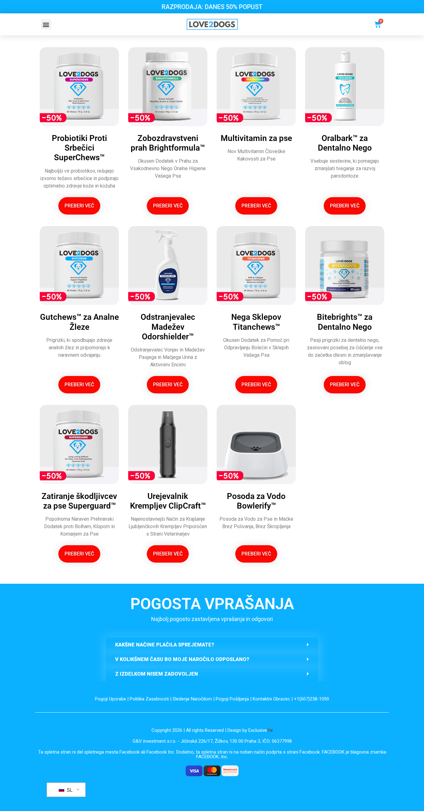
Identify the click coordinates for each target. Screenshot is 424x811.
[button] (46, 24)
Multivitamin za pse (256, 138)
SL (69, 790)
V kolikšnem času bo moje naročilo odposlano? (182, 659)
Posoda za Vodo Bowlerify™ (256, 501)
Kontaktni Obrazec (271, 699)
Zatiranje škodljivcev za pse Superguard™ (79, 501)
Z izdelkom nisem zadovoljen (156, 674)
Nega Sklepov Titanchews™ (256, 321)
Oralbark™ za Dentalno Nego (345, 143)
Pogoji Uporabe (110, 699)
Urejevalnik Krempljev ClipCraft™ (168, 501)
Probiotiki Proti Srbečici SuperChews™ (79, 148)
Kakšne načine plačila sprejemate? (164, 645)
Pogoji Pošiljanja (232, 699)
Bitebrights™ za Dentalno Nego (344, 321)
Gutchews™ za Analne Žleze (79, 321)
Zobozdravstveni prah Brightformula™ (168, 143)
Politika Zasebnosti (149, 699)
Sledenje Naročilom (192, 699)
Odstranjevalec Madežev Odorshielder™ (168, 326)
